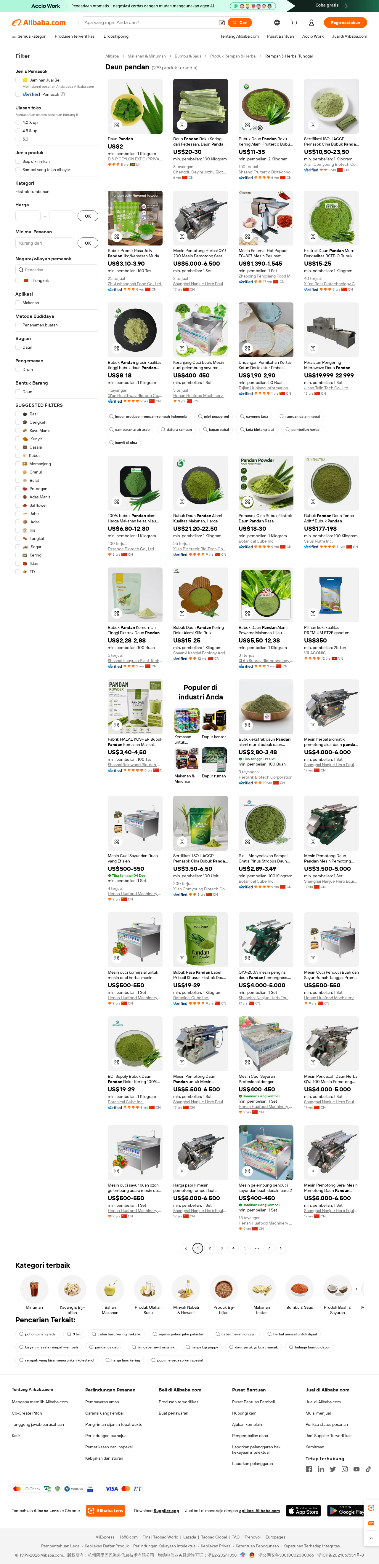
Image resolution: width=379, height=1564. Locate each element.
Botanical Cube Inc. (256, 541)
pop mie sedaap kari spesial (180, 1360)
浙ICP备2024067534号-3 (340, 1555)
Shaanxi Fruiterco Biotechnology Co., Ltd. (266, 172)
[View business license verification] (243, 1555)
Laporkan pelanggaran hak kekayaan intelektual (256, 1450)
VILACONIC (315, 653)
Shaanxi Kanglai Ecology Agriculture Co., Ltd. (200, 653)
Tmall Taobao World (160, 1537)
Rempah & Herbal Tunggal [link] (289, 56)
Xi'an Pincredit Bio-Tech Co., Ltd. (200, 548)
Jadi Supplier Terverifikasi (329, 1435)
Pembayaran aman (102, 1401)
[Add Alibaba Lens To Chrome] (105, 1511)
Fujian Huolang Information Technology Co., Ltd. (266, 387)
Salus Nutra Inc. (318, 541)
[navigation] (56, 653)
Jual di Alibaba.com (323, 1401)
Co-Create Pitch (27, 1413)
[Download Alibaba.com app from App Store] (303, 1511)
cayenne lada (257, 416)
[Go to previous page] (186, 1248)
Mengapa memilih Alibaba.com (40, 1401)
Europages (275, 1537)
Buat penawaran (173, 1413)
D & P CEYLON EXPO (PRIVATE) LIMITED (135, 159)
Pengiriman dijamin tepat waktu (113, 1424)
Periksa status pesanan (327, 1424)
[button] (221, 22)
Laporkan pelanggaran (252, 1463)
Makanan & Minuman (147, 56)
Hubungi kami (244, 1413)
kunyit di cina (126, 443)
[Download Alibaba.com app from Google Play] (347, 1511)
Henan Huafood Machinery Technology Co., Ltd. (200, 395)
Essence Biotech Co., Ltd (131, 548)
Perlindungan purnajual (106, 1435)
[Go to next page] (280, 1248)
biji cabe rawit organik (156, 1347)
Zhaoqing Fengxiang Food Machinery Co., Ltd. (266, 276)
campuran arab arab (132, 430)
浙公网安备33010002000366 (286, 1555)
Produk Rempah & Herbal (233, 56)
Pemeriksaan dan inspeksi (109, 1447)
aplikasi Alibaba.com (259, 1510)
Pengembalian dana (250, 1435)
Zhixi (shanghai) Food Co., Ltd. (135, 283)
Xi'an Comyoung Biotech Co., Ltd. (331, 164)
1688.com (129, 1537)
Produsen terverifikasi (179, 1401)
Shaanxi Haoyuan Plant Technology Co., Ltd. (135, 660)
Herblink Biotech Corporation (266, 777)
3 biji (77, 1334)
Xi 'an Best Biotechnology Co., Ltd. (331, 283)
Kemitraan (315, 1447)
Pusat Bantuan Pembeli (253, 1401)
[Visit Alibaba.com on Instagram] (344, 1469)
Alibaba (112, 56)
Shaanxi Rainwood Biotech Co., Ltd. (135, 764)
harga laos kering (125, 1360)
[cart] (295, 23)
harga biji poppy (205, 1347)
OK (88, 216)
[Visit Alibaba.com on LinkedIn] (321, 1469)
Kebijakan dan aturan (104, 1458)
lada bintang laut (260, 430)
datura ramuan (179, 430)
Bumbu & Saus (188, 56)
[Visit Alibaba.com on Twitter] (332, 1469)
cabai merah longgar (238, 1334)
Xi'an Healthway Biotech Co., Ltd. (135, 395)
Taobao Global (214, 1537)
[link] (371, 1507)
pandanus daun (108, 1347)
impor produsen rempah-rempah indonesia (151, 416)
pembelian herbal (305, 430)
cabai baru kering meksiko (119, 1334)
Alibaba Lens (46, 1510)
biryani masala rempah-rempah (51, 1347)
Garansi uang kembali (104, 1413)
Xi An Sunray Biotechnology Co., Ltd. (266, 660)
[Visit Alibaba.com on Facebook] (309, 1469)
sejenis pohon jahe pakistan (181, 1334)
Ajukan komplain (247, 1424)
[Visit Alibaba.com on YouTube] (356, 1469)
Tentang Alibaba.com (32, 1389)
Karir (16, 1435)
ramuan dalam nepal (302, 416)
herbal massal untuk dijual (295, 1334)
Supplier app (166, 1510)
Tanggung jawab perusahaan (38, 1424)
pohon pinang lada (40, 1334)
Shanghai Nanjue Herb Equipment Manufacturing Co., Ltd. (200, 283)
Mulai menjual (318, 1413)
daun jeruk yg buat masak (256, 1347)
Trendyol (253, 1537)
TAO (236, 1537)
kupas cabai (219, 430)
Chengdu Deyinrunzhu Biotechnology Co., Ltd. (200, 172)
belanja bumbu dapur (312, 1347)
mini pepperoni (216, 416)
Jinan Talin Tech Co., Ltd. (326, 387)
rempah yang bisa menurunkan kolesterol (59, 1360)
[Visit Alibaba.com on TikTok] (368, 1469)
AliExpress (105, 1537)
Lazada (189, 1537)
